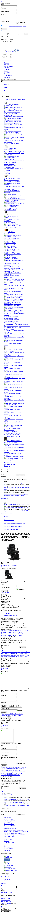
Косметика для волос (10, 189)
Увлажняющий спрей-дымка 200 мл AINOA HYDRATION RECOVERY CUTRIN (14, 634)
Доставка (7, 72)
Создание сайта (5, 876)
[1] (1, 596)
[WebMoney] (7, 860)
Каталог (6, 64)
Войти (2, 890)
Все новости (4, 498)
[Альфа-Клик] (8, 865)
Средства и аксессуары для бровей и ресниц (17, 326)
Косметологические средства (12, 305)
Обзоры (6, 69)
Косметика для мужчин (11, 258)
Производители (8, 66)
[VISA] (6, 856)
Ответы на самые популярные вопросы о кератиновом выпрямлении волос (16, 494)
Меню (6, 87)
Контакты (7, 77)
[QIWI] (6, 864)
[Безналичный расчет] (11, 870)
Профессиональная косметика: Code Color (16, 511)
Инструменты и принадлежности (14, 151)
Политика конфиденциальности (8, 874)
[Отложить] (2, 650)
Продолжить (4, 909)
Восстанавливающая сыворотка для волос (16, 504)
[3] (5, 596)
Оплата (6, 71)
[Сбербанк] (7, 867)
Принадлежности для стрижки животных (16, 324)
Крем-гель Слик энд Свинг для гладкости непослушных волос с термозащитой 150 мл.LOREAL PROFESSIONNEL (13, 773)
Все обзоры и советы (7, 514)
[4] (6, 596)
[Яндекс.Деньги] (9, 862)
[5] (8, 596)
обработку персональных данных (17, 26)
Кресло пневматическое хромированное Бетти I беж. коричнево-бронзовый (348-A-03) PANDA (15, 655)
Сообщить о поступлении (9, 565)
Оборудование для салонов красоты (14, 99)
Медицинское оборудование (12, 323)
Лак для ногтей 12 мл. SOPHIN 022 (11, 715)
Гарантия (7, 74)
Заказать (3, 29)
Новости (6, 67)
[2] (3, 596)
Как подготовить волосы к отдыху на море (16, 483)
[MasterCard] (8, 857)
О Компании (8, 75)
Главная (6, 63)
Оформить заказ (5, 911)
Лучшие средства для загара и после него (16, 507)
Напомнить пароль (6, 892)
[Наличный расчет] (10, 868)
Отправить (4, 591)
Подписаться (21, 475)
